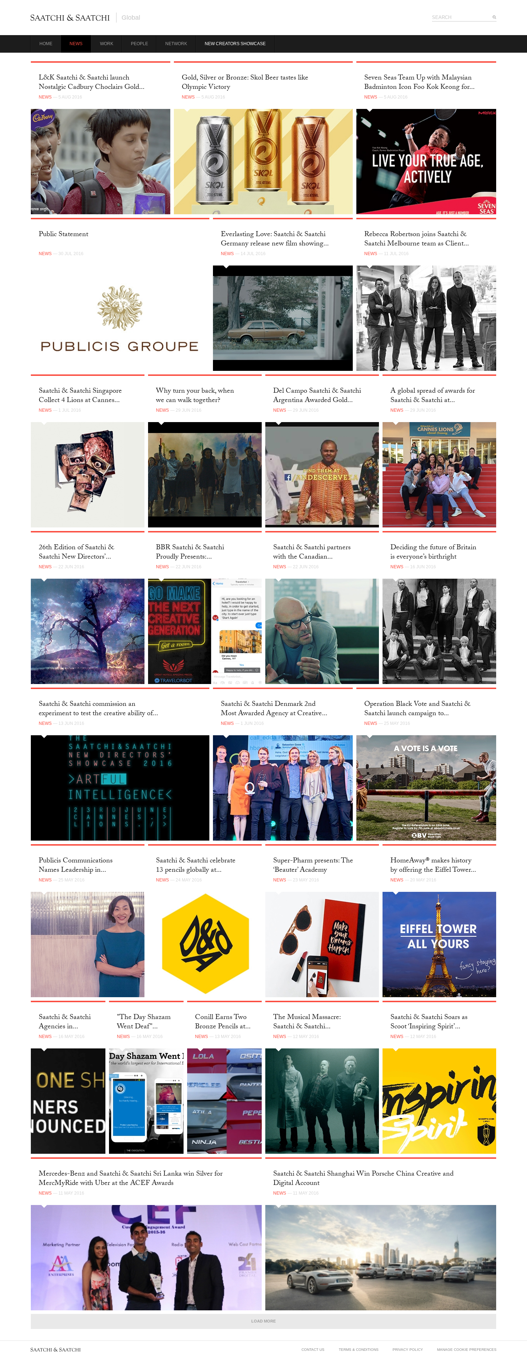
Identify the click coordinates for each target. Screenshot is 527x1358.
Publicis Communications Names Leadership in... (76, 865)
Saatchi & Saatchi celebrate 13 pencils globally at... (196, 865)
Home (45, 43)
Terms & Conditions (359, 1350)
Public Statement (63, 235)
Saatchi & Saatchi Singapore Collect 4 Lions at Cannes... (80, 396)
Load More (263, 1321)
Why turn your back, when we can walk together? (195, 396)
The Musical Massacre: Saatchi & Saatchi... (307, 1022)
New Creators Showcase (235, 43)
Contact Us (313, 1350)
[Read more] (100, 161)
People (139, 43)
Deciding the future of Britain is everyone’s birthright (433, 552)
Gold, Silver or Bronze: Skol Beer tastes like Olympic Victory (245, 83)
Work (106, 43)
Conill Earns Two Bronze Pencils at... (223, 1022)
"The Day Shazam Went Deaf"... (144, 1022)
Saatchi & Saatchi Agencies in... (65, 1022)
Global (131, 17)
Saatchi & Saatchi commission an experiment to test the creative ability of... (98, 709)
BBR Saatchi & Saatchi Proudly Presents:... (190, 552)
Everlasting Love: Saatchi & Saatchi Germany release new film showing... (275, 239)
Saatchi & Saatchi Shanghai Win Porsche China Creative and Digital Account (363, 1179)
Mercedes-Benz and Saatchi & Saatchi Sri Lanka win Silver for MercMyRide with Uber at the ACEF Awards (131, 1179)
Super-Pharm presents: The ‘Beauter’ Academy (313, 865)
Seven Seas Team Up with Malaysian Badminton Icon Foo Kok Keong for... (419, 83)
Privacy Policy (408, 1350)
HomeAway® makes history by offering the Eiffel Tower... (433, 865)
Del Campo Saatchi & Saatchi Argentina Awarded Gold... (317, 396)
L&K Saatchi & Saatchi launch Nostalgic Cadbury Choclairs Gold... (91, 83)
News (76, 43)
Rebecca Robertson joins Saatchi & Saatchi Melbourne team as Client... (416, 239)
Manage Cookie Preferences (467, 1350)
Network (176, 43)
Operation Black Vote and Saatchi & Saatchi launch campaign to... (417, 709)
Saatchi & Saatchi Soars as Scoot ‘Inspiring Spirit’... (428, 1022)
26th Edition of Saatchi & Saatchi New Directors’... (76, 552)
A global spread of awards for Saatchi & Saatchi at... (432, 396)
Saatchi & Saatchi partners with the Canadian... (312, 552)
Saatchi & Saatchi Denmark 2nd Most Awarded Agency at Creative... (274, 709)
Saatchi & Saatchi (70, 17)
